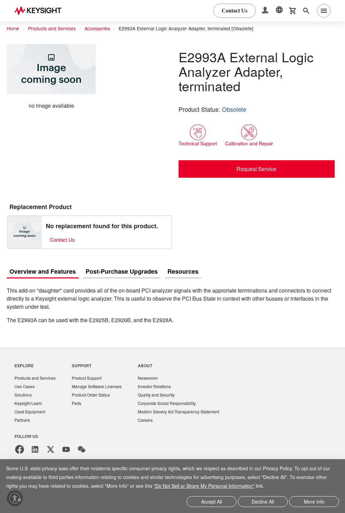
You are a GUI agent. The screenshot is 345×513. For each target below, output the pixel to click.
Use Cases (25, 387)
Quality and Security (163, 396)
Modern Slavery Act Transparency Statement (187, 413)
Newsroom (155, 378)
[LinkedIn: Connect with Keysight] (35, 452)
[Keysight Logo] (40, 11)
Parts (80, 404)
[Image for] (24, 232)
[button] (266, 10)
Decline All (262, 502)
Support (85, 365)
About (151, 365)
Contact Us (63, 239)
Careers (151, 422)
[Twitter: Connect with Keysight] (50, 452)
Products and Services (54, 28)
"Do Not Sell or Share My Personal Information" (248, 486)
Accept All (211, 502)
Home (13, 28)
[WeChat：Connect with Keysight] (81, 452)
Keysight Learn (28, 404)
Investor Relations (161, 387)
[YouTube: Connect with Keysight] (66, 452)
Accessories (101, 28)
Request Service (257, 168)
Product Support (91, 378)
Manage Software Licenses (101, 387)
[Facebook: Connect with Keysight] (19, 452)
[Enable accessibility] (15, 498)
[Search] (306, 11)
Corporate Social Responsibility (175, 404)
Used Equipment (30, 413)
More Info (314, 502)
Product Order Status (95, 396)
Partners (22, 422)
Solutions (23, 396)
